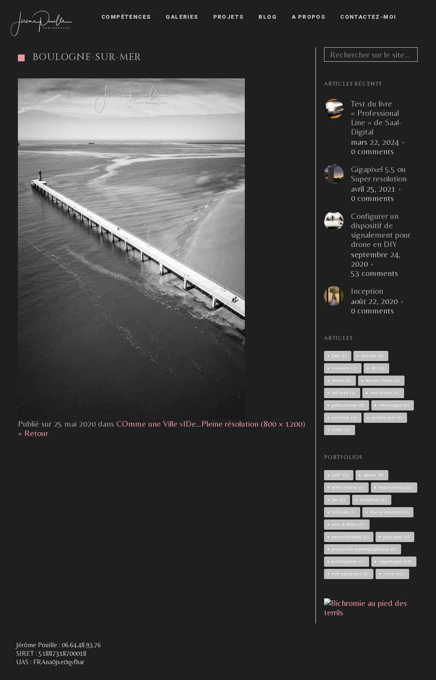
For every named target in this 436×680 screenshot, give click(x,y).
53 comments (374, 273)
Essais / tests (383, 380)
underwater (386, 417)
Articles (372, 355)
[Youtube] (402, 645)
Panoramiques (350, 536)
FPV (338, 499)
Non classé (384, 392)
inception (373, 499)
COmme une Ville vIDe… (158, 423)
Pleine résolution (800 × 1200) (253, 423)
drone (341, 380)
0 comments (372, 151)
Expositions (396, 487)
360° (340, 474)
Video (393, 573)
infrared (344, 392)
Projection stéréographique (364, 548)
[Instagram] (371, 645)
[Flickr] (387, 645)
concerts (344, 367)
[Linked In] (417, 645)
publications (348, 404)
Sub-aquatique (350, 573)
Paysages (396, 536)
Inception (367, 291)
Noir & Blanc (348, 524)
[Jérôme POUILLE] (371, 612)
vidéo (341, 429)
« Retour (33, 433)
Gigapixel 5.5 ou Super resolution (379, 173)
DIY (377, 367)
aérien (373, 474)
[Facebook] (356, 645)
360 (339, 355)
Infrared (344, 511)
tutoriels (344, 417)
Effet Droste (348, 487)
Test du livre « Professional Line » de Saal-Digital (376, 117)
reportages (394, 404)
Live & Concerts (389, 511)
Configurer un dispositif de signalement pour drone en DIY (380, 230)
